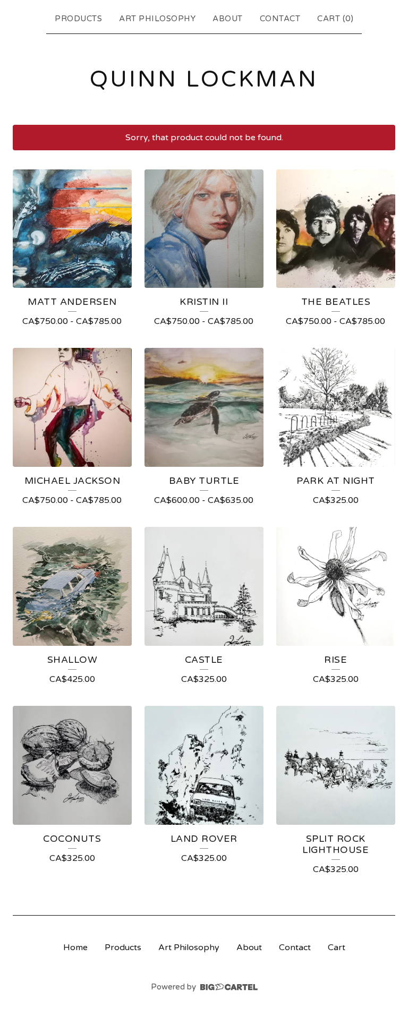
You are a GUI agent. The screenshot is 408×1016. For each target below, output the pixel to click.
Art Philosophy (157, 18)
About (227, 18)
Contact (280, 18)
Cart (336, 947)
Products (78, 18)
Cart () (335, 18)
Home (75, 947)
